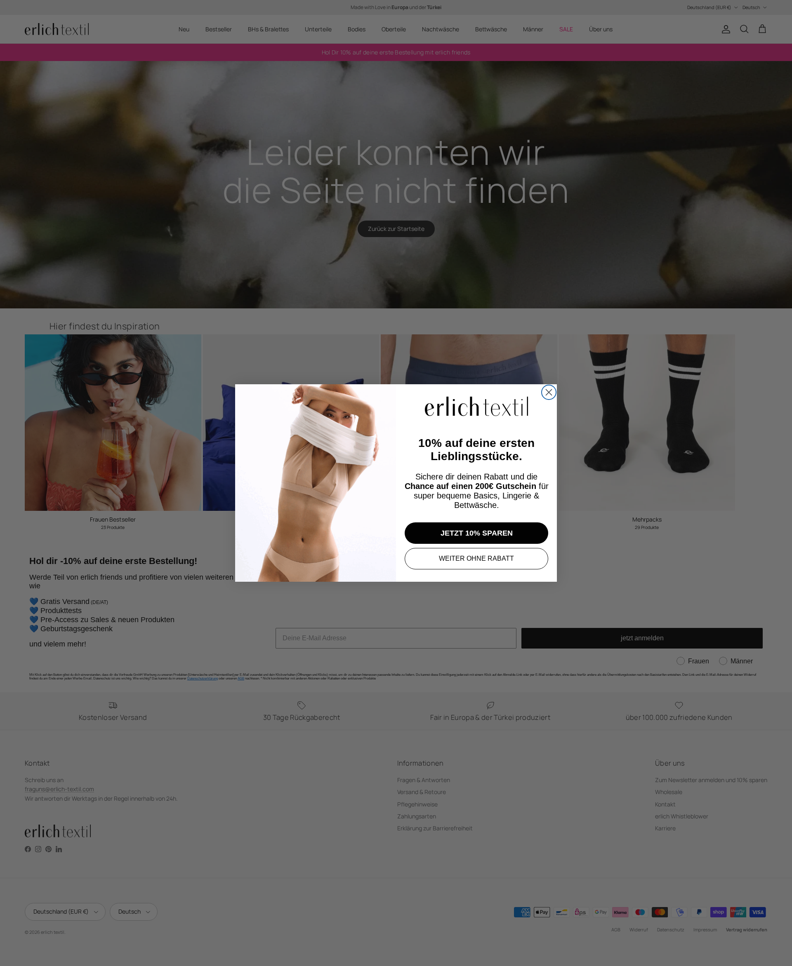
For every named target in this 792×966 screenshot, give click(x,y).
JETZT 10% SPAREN (477, 533)
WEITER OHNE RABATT (476, 558)
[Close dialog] (549, 392)
